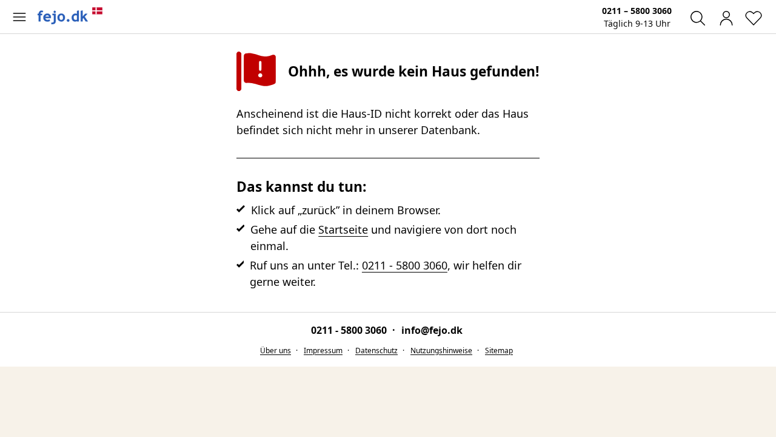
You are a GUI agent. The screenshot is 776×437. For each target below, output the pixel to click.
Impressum (323, 350)
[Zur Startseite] (70, 16)
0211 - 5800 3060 (404, 265)
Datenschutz (376, 350)
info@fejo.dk (432, 330)
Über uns (275, 350)
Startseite (343, 229)
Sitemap (499, 350)
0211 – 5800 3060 (637, 10)
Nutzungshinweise (441, 350)
